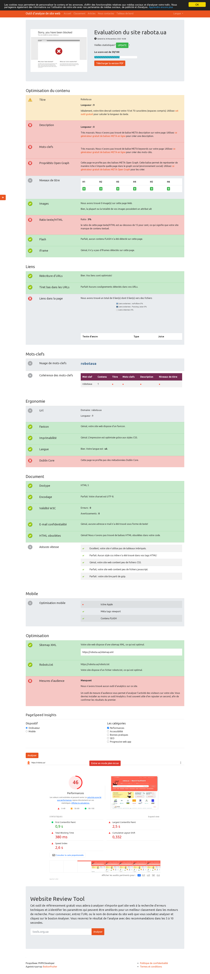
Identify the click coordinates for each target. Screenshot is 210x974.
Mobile (32, 731)
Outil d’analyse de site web (43, 13)
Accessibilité (116, 731)
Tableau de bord (124, 13)
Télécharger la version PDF (109, 63)
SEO (112, 738)
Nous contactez (106, 13)
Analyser (32, 755)
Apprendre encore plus (161, 7)
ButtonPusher (50, 966)
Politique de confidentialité (154, 963)
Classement (79, 13)
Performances (117, 728)
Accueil (67, 13)
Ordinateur (34, 728)
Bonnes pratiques (119, 735)
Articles (92, 13)
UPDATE (122, 45)
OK (197, 4)
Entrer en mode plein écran (105, 763)
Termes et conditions (151, 966)
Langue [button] (177, 13)
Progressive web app (120, 741)
